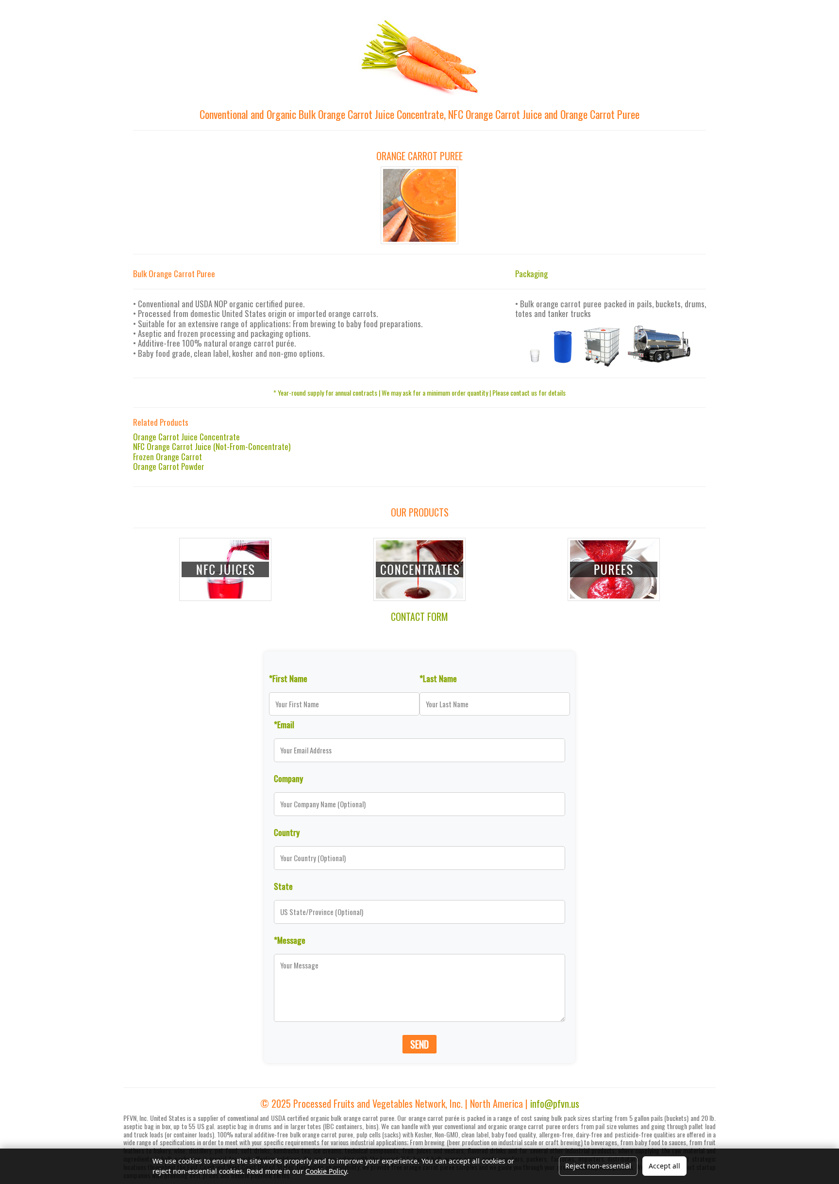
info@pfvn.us (554, 1103)
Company (288, 778)
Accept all (664, 1165)
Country (287, 832)
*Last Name (438, 678)
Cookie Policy (326, 1171)
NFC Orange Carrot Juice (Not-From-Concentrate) (211, 446)
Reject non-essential (598, 1165)
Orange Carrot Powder (168, 466)
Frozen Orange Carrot (167, 456)
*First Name (288, 678)
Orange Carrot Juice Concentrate (186, 437)
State (283, 886)
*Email (284, 724)
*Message (289, 940)
